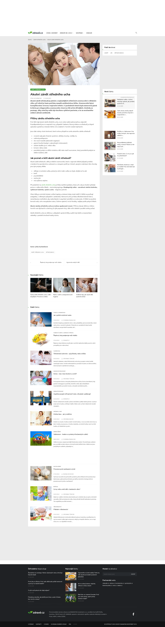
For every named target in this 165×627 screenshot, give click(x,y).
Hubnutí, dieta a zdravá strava (63, 333)
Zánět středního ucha (39, 39)
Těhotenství (57, 507)
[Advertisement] (82, 15)
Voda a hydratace (59, 312)
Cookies (46, 624)
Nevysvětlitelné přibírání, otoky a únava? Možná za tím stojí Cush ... (125, 144)
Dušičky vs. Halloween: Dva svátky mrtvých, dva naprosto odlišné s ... (126, 133)
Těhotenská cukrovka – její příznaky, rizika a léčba (69, 354)
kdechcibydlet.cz (107, 585)
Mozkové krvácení (59, 371)
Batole (55, 486)
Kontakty (39, 624)
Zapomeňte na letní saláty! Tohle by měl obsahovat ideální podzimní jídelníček (88, 575)
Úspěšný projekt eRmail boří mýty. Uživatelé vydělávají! (72, 394)
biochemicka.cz (119, 583)
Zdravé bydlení (58, 391)
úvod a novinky (52, 33)
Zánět (106, 53)
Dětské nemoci (50, 252)
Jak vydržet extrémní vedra (62, 315)
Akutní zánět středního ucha (55, 39)
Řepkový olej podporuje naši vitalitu (65, 335)
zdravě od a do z (66, 33)
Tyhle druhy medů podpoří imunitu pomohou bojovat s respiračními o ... (125, 113)
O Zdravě (31, 624)
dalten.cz (119, 585)
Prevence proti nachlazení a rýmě (64, 469)
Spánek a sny (57, 411)
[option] (41, 288)
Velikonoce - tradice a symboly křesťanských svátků (70, 434)
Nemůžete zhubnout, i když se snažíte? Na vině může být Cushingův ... (126, 167)
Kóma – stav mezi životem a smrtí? (65, 374)
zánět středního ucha (48, 185)
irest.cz (114, 585)
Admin (75, 624)
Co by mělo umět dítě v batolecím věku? (66, 489)
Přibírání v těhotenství (60, 509)
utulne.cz (112, 583)
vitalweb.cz (106, 583)
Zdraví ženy (57, 431)
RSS (70, 624)
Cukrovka (56, 351)
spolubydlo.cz (129, 583)
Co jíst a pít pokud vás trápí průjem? (38, 590)
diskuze (89, 33)
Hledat (133, 574)
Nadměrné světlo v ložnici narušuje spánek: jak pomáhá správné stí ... (125, 101)
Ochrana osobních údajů (58, 624)
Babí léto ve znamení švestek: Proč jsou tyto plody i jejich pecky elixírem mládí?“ (88, 596)
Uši (111, 53)
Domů (30, 39)
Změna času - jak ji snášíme (62, 414)
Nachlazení (57, 466)
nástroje (79, 33)
